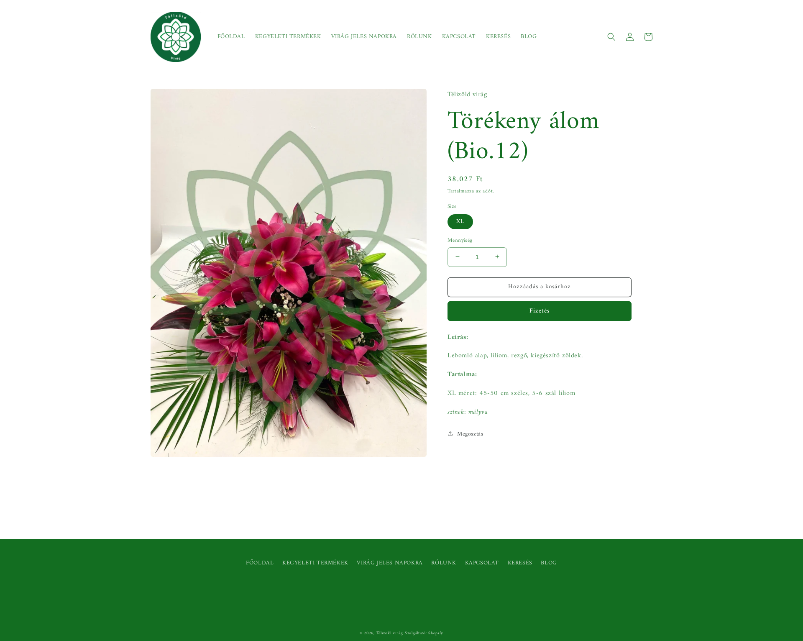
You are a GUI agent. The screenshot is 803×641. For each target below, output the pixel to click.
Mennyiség (460, 240)
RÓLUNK (443, 563)
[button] (611, 37)
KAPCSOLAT (482, 563)
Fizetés (539, 310)
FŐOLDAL (260, 563)
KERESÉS (520, 563)
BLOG (549, 563)
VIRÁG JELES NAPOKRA (389, 563)
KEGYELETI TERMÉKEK (315, 563)
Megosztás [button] (470, 433)
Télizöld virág (389, 633)
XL (460, 221)
